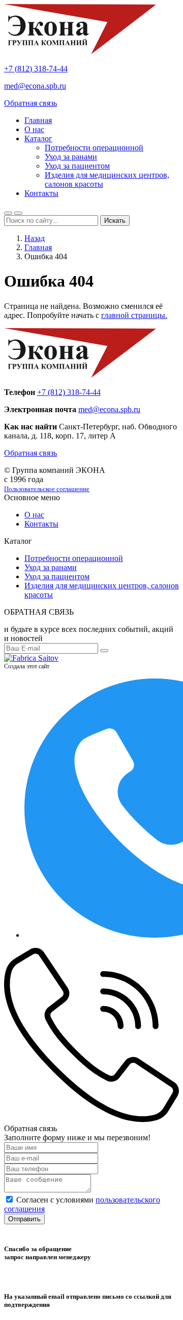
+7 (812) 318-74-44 (36, 68)
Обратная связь (30, 103)
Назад (34, 238)
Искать (115, 220)
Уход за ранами (71, 156)
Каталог (38, 138)
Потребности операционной (94, 147)
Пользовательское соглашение (46, 489)
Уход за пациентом (77, 166)
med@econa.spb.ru (35, 86)
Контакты (41, 193)
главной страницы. (134, 315)
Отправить (24, 1219)
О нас (34, 129)
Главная (38, 120)
